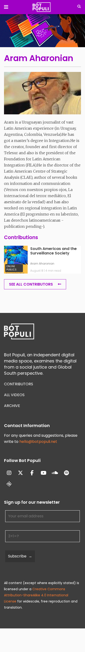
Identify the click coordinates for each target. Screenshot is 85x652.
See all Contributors (31, 284)
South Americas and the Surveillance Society (53, 251)
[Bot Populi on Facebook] (32, 473)
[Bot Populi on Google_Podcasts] (9, 484)
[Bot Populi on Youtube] (43, 473)
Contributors (18, 384)
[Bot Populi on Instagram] (9, 473)
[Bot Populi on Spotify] (66, 473)
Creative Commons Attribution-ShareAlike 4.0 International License (36, 595)
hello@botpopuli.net (38, 441)
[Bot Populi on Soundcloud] (55, 473)
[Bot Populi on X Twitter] (21, 473)
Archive (12, 405)
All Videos (14, 395)
